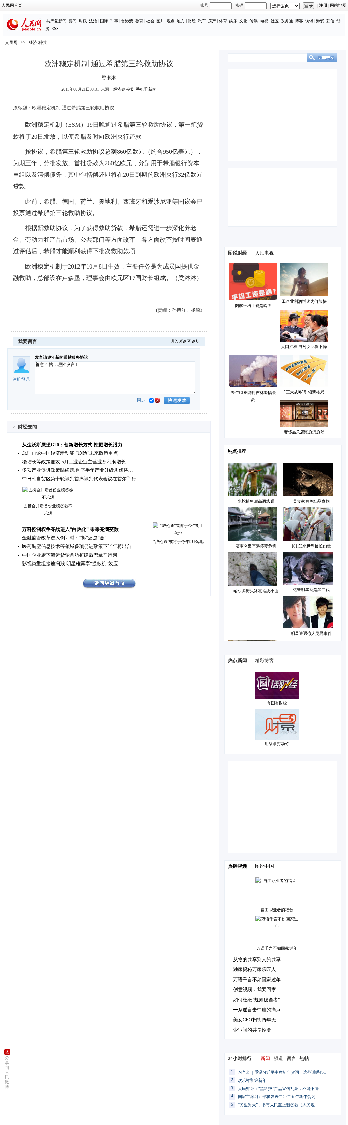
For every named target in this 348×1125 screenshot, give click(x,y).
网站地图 (338, 5)
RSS (55, 28)
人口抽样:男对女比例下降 (304, 346)
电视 (264, 21)
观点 (171, 21)
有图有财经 (277, 702)
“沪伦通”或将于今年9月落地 (178, 541)
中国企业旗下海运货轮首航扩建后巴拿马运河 (69, 555)
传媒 (253, 21)
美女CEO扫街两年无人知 (259, 1019)
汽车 (202, 21)
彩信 (330, 21)
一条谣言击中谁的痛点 (257, 1009)
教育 (139, 21)
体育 (223, 21)
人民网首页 (12, 5)
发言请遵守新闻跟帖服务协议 (61, 357)
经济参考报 (123, 89)
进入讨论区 (180, 341)
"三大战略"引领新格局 (304, 392)
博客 (299, 21)
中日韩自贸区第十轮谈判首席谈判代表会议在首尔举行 (79, 478)
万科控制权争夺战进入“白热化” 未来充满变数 (70, 529)
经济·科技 (38, 42)
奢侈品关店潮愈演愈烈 (304, 432)
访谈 (309, 21)
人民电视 (264, 253)
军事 (114, 21)
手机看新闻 (146, 89)
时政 (83, 21)
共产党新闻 (56, 21)
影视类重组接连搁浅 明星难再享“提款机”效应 (70, 563)
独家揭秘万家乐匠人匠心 (259, 969)
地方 (181, 21)
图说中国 (264, 866)
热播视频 (237, 866)
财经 (192, 21)
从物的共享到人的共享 (257, 959)
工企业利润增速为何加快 (304, 301)
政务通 (287, 21)
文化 (243, 21)
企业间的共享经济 (252, 1030)
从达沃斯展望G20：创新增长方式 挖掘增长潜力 (72, 444)
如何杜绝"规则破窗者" (256, 999)
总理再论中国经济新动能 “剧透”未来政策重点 (70, 453)
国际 (104, 21)
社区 (275, 21)
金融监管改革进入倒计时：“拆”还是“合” (64, 537)
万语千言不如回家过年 (277, 948)
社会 (150, 21)
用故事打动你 (277, 743)
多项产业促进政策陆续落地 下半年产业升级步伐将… (77, 470)
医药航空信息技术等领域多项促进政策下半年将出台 (77, 546)
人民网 (11, 42)
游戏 (320, 21)
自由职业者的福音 (277, 909)
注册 (323, 5)
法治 (93, 21)
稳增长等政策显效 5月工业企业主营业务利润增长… (76, 461)
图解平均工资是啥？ (253, 305)
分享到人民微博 (7, 1072)
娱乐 (233, 21)
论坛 (196, 341)
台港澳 (127, 21)
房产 (212, 21)
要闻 (73, 21)
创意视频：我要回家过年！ (261, 989)
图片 (160, 21)
